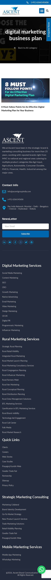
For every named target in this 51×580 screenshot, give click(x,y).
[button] (41, 10)
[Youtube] (10, 242)
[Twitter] (26, 242)
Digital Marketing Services (21, 265)
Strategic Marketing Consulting (25, 497)
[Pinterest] (31, 242)
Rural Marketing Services (20, 339)
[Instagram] (20, 242)
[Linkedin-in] (4, 242)
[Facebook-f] (15, 242)
